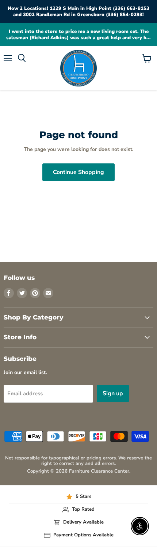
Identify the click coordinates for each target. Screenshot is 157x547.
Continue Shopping (78, 172)
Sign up (113, 393)
